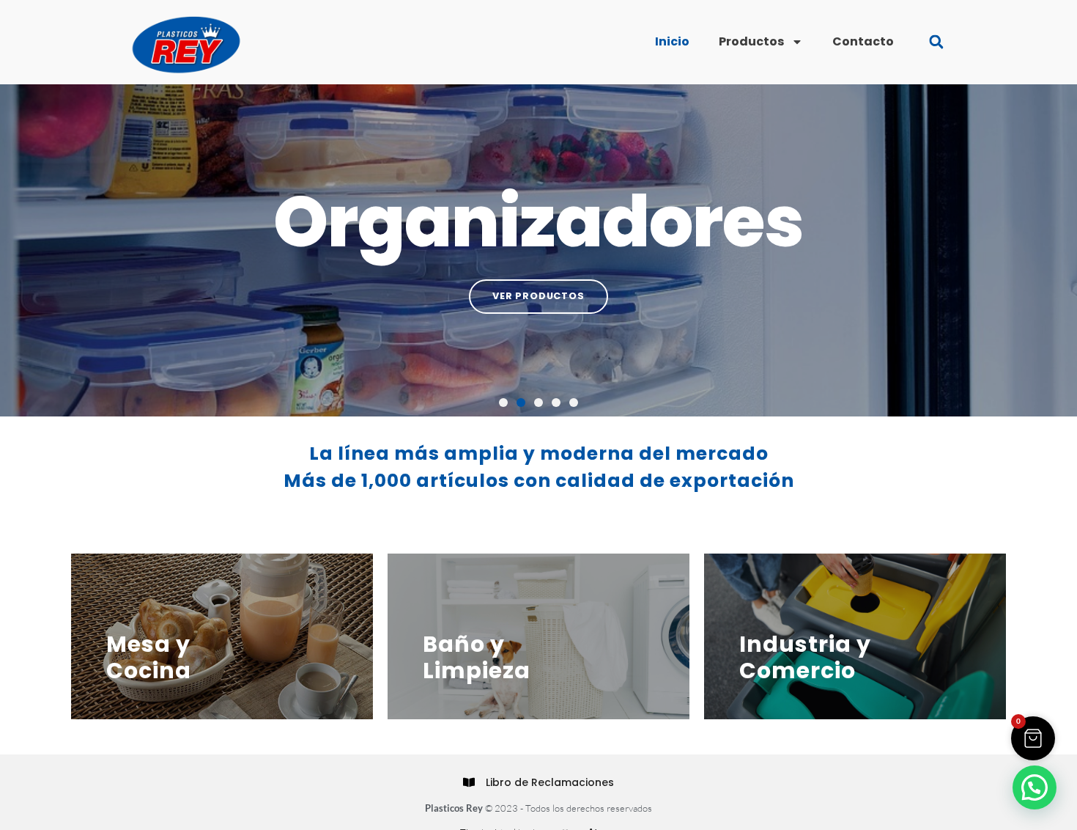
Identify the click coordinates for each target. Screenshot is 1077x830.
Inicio (672, 41)
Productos (751, 41)
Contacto (863, 41)
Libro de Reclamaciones (550, 782)
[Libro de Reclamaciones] (469, 782)
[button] (936, 42)
